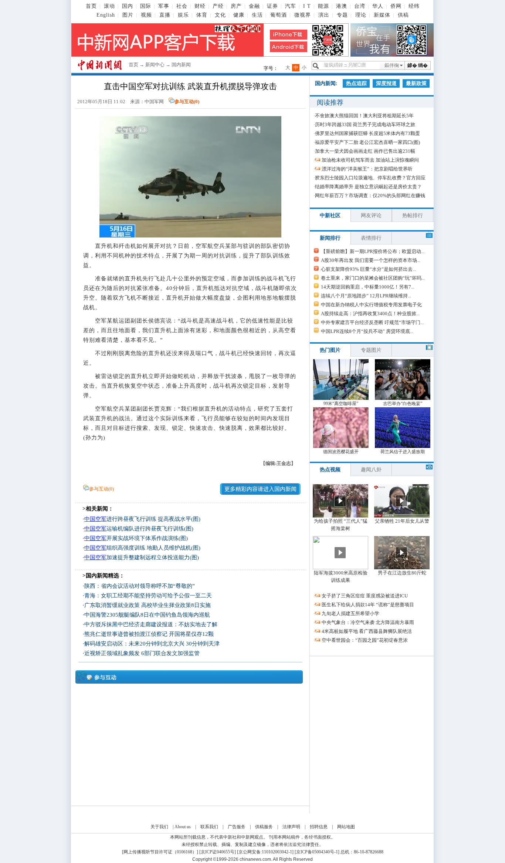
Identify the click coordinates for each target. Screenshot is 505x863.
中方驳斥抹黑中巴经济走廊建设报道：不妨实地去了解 (150, 624)
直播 (164, 15)
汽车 (290, 6)
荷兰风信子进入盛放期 (402, 451)
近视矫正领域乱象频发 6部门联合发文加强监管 (142, 653)
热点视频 (330, 469)
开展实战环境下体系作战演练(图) (136, 538)
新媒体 (382, 15)
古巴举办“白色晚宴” (402, 403)
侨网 (395, 6)
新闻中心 (155, 64)
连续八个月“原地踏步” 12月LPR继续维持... (366, 296)
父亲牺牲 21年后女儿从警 (402, 521)
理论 (360, 15)
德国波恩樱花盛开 (341, 451)
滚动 (109, 6)
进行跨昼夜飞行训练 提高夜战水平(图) (142, 519)
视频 (146, 15)
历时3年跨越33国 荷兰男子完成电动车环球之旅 (365, 124)
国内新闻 (181, 64)
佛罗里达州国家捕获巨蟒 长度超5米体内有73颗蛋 (367, 133)
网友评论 (371, 215)
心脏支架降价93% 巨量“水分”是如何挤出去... (368, 269)
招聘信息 (319, 826)
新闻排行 (330, 238)
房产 (236, 6)
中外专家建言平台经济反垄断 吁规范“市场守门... (372, 322)
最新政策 (416, 83)
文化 (220, 15)
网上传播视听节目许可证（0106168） (160, 851)
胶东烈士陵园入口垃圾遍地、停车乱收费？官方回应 (370, 178)
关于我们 (159, 826)
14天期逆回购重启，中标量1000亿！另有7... (367, 287)
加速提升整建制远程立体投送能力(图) (141, 557)
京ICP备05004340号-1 (317, 851)
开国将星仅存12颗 (191, 634)
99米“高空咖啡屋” (340, 403)
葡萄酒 (278, 15)
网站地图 (346, 826)
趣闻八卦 (371, 469)
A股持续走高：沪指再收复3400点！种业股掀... (370, 313)
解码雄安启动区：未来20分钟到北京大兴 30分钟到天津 (152, 644)
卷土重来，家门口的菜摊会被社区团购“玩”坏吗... (373, 278)
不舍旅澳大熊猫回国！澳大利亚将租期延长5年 (364, 115)
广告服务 (236, 826)
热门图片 (330, 350)
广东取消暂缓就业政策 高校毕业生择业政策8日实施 (147, 605)
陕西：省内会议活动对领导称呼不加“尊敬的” (139, 586)
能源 (323, 6)
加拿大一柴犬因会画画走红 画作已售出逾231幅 (365, 151)
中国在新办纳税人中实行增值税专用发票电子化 (371, 304)
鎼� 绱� (417, 65)
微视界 (302, 15)
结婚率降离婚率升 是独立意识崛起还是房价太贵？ (368, 186)
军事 (163, 6)
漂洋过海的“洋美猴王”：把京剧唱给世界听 (367, 169)
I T (307, 6)
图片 (127, 15)
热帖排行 (412, 215)
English (105, 15)
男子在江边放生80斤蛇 (402, 573)
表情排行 (371, 238)
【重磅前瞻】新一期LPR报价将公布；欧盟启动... (372, 251)
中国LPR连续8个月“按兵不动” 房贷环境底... (367, 331)
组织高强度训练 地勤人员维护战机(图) (142, 548)
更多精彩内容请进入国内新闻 (260, 489)
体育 (201, 15)
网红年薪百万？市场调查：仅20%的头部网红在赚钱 (370, 195)
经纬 (414, 6)
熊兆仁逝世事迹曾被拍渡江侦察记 (125, 634)
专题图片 (371, 350)
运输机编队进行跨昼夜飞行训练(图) (138, 529)
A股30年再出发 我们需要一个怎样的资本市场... (370, 260)
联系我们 (209, 826)
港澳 (341, 6)
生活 (257, 15)
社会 (181, 6)
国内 (127, 6)
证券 (272, 6)
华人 (377, 6)
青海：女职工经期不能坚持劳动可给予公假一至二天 (148, 596)
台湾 (359, 6)
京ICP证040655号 (217, 851)
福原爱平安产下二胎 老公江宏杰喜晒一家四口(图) (367, 142)
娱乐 (183, 15)
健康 (238, 15)
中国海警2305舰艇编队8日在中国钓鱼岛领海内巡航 (147, 615)
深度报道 (386, 83)
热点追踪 (356, 83)
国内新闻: (326, 83)
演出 (323, 15)
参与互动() (186, 101)
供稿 (403, 15)
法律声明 (291, 826)
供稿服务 (264, 826)
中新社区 (330, 215)
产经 (218, 6)
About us (182, 826)
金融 (254, 6)
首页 (91, 6)
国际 (145, 6)
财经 (200, 6)
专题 (342, 15)
